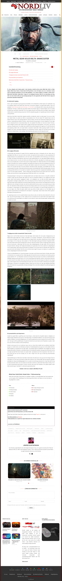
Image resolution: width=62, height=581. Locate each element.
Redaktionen (13, 1)
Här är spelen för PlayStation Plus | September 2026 (6, 542)
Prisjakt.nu (38, 414)
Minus (11, 84)
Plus (10, 82)
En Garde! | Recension (43, 479)
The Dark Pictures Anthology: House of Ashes (19, 479)
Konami (20, 417)
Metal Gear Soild (26, 430)
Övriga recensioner (33, 14)
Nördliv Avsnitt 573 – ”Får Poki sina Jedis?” (16, 542)
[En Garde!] (43, 470)
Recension (18, 432)
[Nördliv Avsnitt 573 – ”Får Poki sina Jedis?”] (16, 536)
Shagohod (28, 432)
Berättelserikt (30, 428)
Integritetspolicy (51, 1)
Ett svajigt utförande (13, 72)
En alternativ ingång (13, 70)
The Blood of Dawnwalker (15, 530)
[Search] (59, 15)
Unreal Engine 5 (41, 432)
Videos (55, 14)
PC (31, 53)
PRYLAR (15, 14)
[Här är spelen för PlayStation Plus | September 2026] (7, 536)
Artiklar (45, 14)
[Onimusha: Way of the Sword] (7, 525)
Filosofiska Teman (49, 428)
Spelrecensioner (26, 53)
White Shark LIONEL (50, 532)
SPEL (11, 14)
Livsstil (26, 14)
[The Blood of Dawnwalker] (16, 525)
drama (42, 428)
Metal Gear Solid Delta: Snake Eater (38, 430)
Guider (40, 14)
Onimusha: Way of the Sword (6, 530)
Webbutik (45, 1)
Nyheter (50, 14)
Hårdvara (21, 14)
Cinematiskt (37, 428)
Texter (20, 53)
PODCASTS (6, 14)
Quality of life (11, 432)
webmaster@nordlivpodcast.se (36, 576)
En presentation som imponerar (16, 77)
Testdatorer (19, 1)
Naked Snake (49, 430)
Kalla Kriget (10, 430)
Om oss (8, 1)
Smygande (34, 432)
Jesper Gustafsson (20, 62)
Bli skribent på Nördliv (36, 1)
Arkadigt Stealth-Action (20, 428)
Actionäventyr (11, 428)
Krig (20, 430)
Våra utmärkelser (27, 1)
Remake (23, 432)
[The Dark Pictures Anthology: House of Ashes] (19, 470)
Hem (2, 14)
